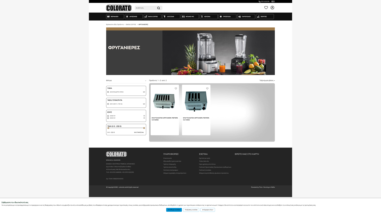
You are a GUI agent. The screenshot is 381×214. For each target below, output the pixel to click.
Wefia (273, 187)
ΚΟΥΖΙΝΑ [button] (207, 16)
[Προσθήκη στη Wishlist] (175, 88)
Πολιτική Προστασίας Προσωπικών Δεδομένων (215, 167)
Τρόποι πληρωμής (169, 164)
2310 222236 (264, 1)
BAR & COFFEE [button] (153, 16)
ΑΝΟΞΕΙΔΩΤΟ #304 (116, 92)
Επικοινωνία (167, 158)
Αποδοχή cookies (174, 209)
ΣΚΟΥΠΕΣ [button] (264, 16)
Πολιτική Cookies (205, 170)
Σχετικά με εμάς (204, 158)
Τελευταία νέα (204, 161)
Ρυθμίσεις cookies (191, 209)
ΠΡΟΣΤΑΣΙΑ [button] (227, 16)
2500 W (112, 118)
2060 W (112, 116)
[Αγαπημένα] (266, 7)
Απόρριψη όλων (207, 209)
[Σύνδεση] (272, 7)
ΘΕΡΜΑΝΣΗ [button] (114, 16)
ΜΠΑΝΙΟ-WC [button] (190, 16)
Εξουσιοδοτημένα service (172, 161)
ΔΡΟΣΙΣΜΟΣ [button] (133, 16)
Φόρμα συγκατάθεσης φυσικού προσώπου (214, 173)
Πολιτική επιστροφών (170, 170)
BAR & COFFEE (131, 24)
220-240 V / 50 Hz (116, 104)
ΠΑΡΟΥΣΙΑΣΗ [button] (246, 16)
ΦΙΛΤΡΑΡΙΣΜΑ (139, 132)
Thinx (260, 187)
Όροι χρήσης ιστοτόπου (207, 164)
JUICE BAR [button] (170, 16)
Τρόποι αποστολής (169, 167)
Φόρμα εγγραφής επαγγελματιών (174, 173)
